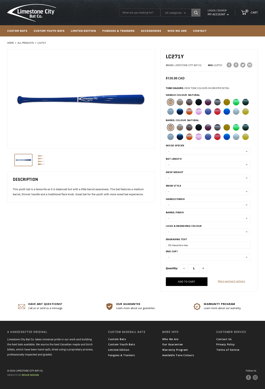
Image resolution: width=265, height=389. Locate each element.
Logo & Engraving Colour (184, 226)
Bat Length (174, 158)
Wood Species (175, 145)
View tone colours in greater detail (206, 88)
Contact (200, 30)
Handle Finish (175, 199)
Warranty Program (175, 349)
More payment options (231, 281)
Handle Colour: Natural (183, 95)
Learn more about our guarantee (135, 308)
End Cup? (172, 251)
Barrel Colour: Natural (182, 120)
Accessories (151, 30)
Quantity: (172, 268)
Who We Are (177, 30)
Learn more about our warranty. (222, 308)
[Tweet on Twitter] (242, 64)
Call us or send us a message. (45, 308)
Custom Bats (17, 30)
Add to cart (186, 281)
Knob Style (173, 185)
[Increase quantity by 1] (203, 268)
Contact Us (224, 339)
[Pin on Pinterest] (235, 64)
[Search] (195, 13)
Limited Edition (83, 30)
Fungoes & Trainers (118, 30)
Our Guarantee (172, 344)
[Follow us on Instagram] (255, 377)
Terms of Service (227, 349)
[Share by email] (249, 64)
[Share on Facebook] (229, 64)
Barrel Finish (175, 212)
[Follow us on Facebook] (248, 377)
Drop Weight (174, 172)
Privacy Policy (225, 344)
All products (25, 42)
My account (217, 14)
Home (10, 42)
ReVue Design (23, 375)
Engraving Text (176, 239)
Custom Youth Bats (49, 30)
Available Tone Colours (178, 355)
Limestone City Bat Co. (188, 65)
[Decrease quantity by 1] (184, 268)
